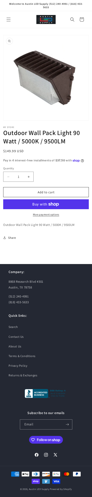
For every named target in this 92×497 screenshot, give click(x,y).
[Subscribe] (67, 424)
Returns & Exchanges (23, 375)
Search (13, 327)
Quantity (8, 168)
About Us (15, 346)
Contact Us (16, 337)
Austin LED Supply (39, 489)
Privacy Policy (18, 366)
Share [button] (12, 238)
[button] (8, 19)
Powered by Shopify (61, 489)
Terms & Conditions (22, 356)
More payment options (46, 214)
